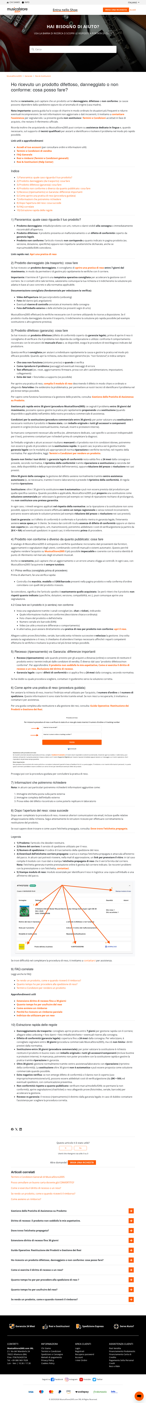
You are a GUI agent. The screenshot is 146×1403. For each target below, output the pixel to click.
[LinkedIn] (20, 1129)
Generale (28, 76)
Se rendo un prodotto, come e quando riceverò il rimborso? (49, 980)
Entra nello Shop (65, 10)
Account (79, 1357)
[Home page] (17, 9)
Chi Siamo (46, 1348)
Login (77, 1348)
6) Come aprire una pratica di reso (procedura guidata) (46, 195)
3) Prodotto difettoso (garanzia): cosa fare (39, 184)
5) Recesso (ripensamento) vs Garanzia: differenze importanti (49, 192)
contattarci (90, 960)
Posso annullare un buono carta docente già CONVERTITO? (42, 1182)
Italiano (133, 2)
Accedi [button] (133, 9)
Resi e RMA (114, 1366)
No (80, 1148)
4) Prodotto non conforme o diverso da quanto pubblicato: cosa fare (53, 188)
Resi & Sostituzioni (43, 76)
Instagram (73, 1379)
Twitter (99, 1379)
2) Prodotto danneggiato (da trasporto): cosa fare (43, 181)
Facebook (58, 1379)
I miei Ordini (81, 1360)
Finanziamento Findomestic (122, 1351)
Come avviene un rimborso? (26, 1199)
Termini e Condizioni (51, 1351)
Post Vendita (115, 1348)
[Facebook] (12, 1129)
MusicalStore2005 (14, 76)
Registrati (79, 1351)
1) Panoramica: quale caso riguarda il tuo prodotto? (44, 177)
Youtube (87, 1379)
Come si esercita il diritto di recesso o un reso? (36, 1188)
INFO (26, 2)
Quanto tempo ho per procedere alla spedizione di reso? (47, 984)
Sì (65, 1148)
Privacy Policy (47, 1360)
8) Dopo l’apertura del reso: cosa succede (39, 203)
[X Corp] (16, 1129)
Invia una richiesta (116, 9)
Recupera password (84, 1354)
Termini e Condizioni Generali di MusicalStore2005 (38, 1176)
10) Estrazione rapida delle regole (34, 210)
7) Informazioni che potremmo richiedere (39, 199)
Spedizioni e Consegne (52, 1354)
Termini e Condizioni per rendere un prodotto (41, 987)
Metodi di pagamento (51, 1357)
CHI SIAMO (14, 2)
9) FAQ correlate (25, 206)
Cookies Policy (47, 1363)
